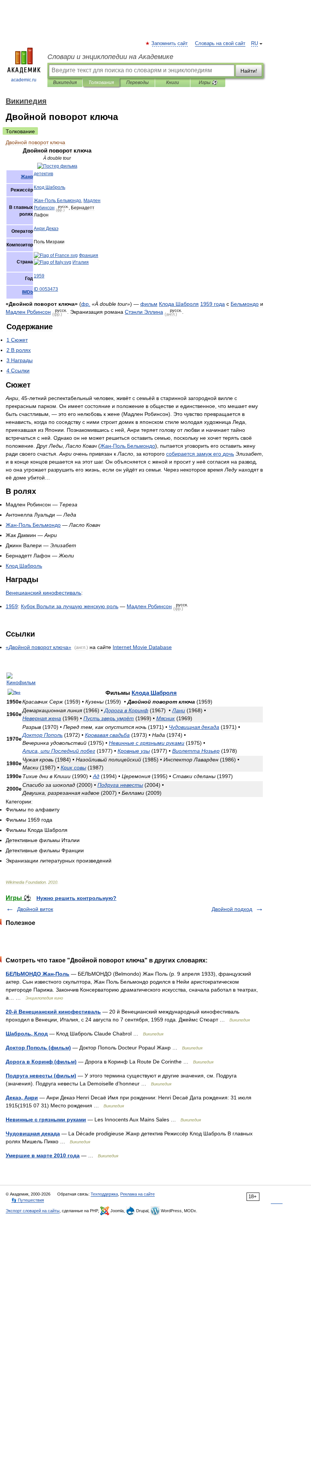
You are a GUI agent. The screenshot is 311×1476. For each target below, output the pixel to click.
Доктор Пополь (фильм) (38, 1048)
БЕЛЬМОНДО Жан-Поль (37, 974)
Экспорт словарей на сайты (33, 1210)
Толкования (101, 82)
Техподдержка (104, 1194)
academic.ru (23, 80)
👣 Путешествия (27, 1200)
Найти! (248, 71)
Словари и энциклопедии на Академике (110, 57)
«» (38, 647)
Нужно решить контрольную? (76, 898)
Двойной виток (35, 909)
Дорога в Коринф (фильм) (41, 1062)
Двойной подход (232, 909)
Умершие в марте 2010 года (43, 1155)
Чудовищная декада (33, 1133)
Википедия (65, 82)
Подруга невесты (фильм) (41, 1076)
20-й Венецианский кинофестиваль (53, 1012)
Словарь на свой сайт (220, 43)
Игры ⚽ (208, 82)
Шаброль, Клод (27, 1034)
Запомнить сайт (170, 43)
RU (254, 43)
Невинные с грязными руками (46, 1119)
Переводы (137, 82)
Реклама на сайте (137, 1194)
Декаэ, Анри (22, 1098)
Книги (172, 82)
